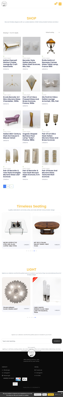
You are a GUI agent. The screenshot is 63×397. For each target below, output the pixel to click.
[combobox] (26, 341)
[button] (27, 317)
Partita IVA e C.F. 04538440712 (31, 387)
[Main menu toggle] (60, 3)
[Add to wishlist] (3, 56)
